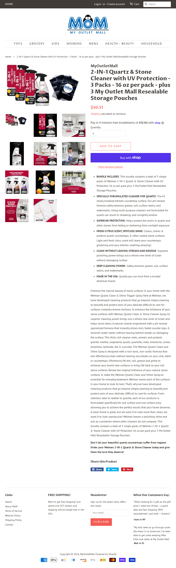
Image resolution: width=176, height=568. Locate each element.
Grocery (37, 44)
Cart (136, 4)
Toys (18, 44)
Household (151, 44)
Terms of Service (13, 510)
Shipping (95, 113)
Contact (9, 524)
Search (8, 501)
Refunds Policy (12, 515)
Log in (97, 4)
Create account (116, 4)
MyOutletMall (87, 554)
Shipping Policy (13, 520)
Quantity (96, 127)
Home (8, 56)
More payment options (110, 166)
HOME (9, 4)
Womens (74, 44)
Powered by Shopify (105, 554)
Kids (55, 44)
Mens (93, 44)
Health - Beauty (119, 44)
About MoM (11, 506)
